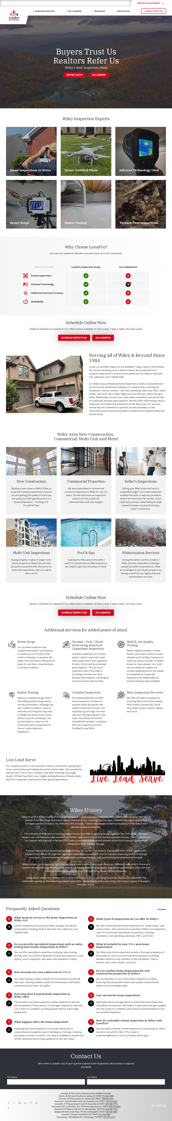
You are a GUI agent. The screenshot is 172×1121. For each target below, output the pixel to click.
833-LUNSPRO (99, 75)
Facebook (8, 1102)
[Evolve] (159, 1105)
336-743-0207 (111, 1101)
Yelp (8, 1107)
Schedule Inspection (154, 11)
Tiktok (36, 1102)
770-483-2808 (107, 1096)
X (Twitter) (14, 1102)
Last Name (92, 1077)
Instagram (30, 1102)
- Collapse (161, 909)
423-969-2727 (109, 1117)
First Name (12, 1077)
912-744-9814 (104, 1114)
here (145, 1035)
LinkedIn (25, 1102)
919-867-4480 (111, 1112)
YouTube (19, 1102)
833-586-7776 (111, 1104)
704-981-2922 (108, 1099)
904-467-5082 (114, 1106)
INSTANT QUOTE (74, 75)
